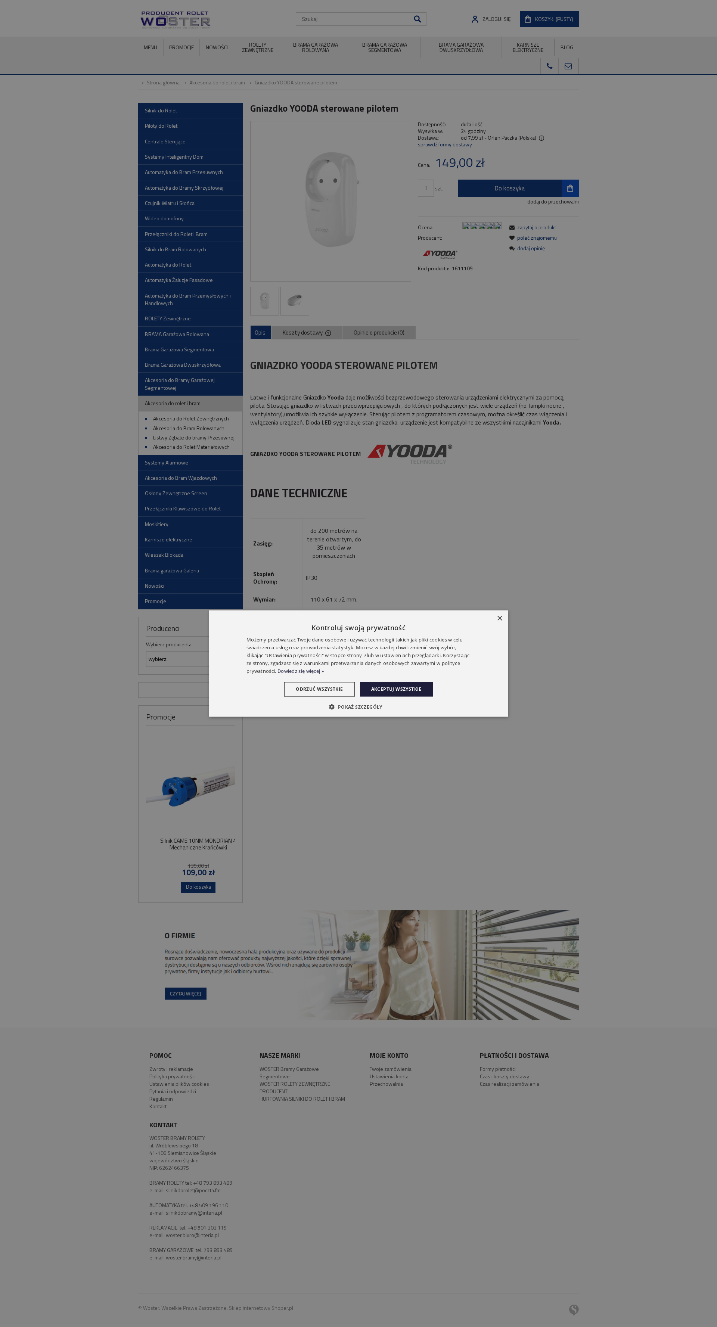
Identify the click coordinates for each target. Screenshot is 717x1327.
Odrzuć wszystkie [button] (319, 689)
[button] (358, 706)
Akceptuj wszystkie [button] (396, 689)
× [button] (499, 618)
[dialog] (358, 663)
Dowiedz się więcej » (300, 670)
